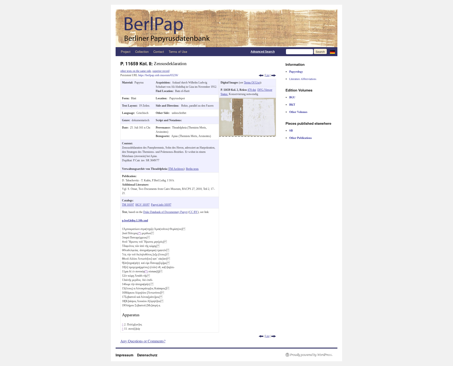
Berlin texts (192, 169)
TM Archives (176, 169)
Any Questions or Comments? (142, 340)
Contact (158, 51)
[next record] (273, 75)
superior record (160, 71)
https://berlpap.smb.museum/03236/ (158, 75)
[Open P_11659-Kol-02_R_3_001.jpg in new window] (247, 100)
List (267, 75)
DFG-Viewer (264, 90)
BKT (292, 105)
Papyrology (296, 72)
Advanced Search (263, 51)
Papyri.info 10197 (161, 204)
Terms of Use (178, 51)
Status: (224, 94)
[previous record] (261, 75)
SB (291, 131)
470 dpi (251, 90)
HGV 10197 (142, 204)
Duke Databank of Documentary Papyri (165, 212)
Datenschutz (147, 355)
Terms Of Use (252, 82)
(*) (139, 233)
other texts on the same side (135, 71)
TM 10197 (128, 204)
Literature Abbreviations (302, 79)
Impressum (126, 355)
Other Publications (300, 138)
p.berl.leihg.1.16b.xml (135, 220)
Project (125, 51)
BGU (292, 97)
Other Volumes (298, 112)
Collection (142, 51)
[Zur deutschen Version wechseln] (332, 52)
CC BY (193, 212)
